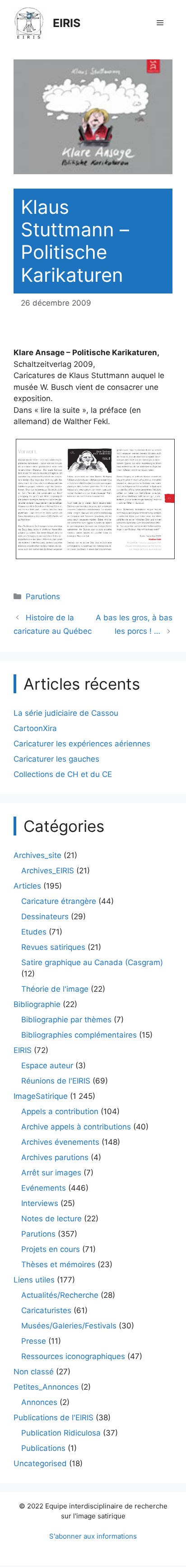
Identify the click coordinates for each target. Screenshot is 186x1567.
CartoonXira (35, 728)
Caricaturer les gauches (56, 758)
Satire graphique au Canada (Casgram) (92, 962)
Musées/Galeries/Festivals (68, 1325)
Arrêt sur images (51, 1172)
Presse (33, 1341)
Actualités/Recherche (59, 1295)
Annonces (39, 1402)
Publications (43, 1448)
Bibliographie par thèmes (66, 1019)
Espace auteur (47, 1065)
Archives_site (37, 855)
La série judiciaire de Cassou (66, 713)
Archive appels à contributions (76, 1126)
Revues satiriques (53, 947)
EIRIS (66, 23)
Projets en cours (50, 1249)
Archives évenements (60, 1142)
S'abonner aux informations (93, 1536)
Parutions (43, 596)
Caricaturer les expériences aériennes (82, 743)
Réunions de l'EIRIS (55, 1080)
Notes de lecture (51, 1218)
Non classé (34, 1371)
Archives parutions (54, 1157)
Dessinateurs (45, 916)
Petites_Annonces (46, 1386)
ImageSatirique (41, 1096)
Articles (27, 885)
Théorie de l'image (54, 988)
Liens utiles (34, 1279)
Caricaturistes (46, 1310)
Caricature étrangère (58, 901)
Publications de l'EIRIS (53, 1417)
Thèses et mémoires (58, 1264)
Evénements (43, 1187)
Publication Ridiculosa (61, 1432)
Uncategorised (40, 1463)
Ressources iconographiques (73, 1356)
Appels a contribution (59, 1111)
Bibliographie (37, 1004)
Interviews (39, 1203)
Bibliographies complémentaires (79, 1034)
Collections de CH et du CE (63, 774)
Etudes (33, 931)
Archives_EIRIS (47, 870)
